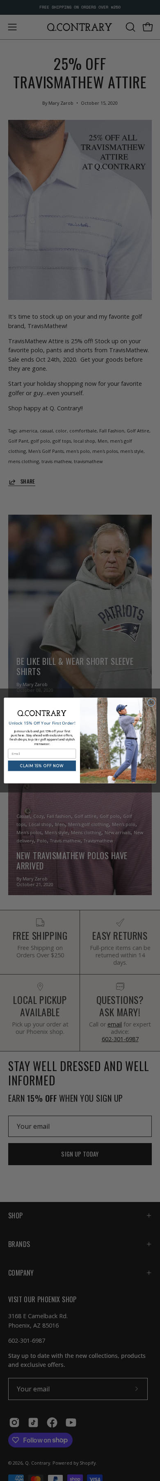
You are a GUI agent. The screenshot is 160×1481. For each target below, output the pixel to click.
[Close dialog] (151, 702)
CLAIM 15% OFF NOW (42, 765)
